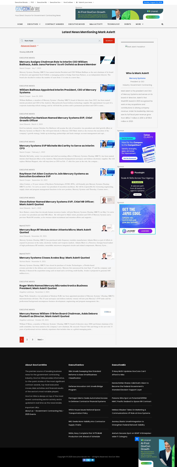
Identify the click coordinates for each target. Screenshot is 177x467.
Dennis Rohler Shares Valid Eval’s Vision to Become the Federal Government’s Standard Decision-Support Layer (130, 386)
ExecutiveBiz (119, 364)
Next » (40, 339)
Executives (32, 24)
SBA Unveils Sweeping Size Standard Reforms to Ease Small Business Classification (85, 374)
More (138, 24)
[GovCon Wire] (27, 9)
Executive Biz (42, 2)
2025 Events (30, 414)
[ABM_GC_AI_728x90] (119, 14)
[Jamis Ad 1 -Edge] (137, 219)
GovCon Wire (114, 457)
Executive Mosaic (21, 2)
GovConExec (68, 2)
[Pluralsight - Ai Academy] (137, 183)
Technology (113, 24)
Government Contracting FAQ (49, 411)
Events (128, 24)
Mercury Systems (137, 78)
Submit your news (85, 2)
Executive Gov (55, 2)
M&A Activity (96, 24)
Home (20, 24)
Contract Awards (54, 24)
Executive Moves (77, 24)
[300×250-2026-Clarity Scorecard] (137, 147)
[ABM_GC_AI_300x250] (156, 452)
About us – (30, 411)
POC (32, 2)
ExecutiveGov (76, 364)
